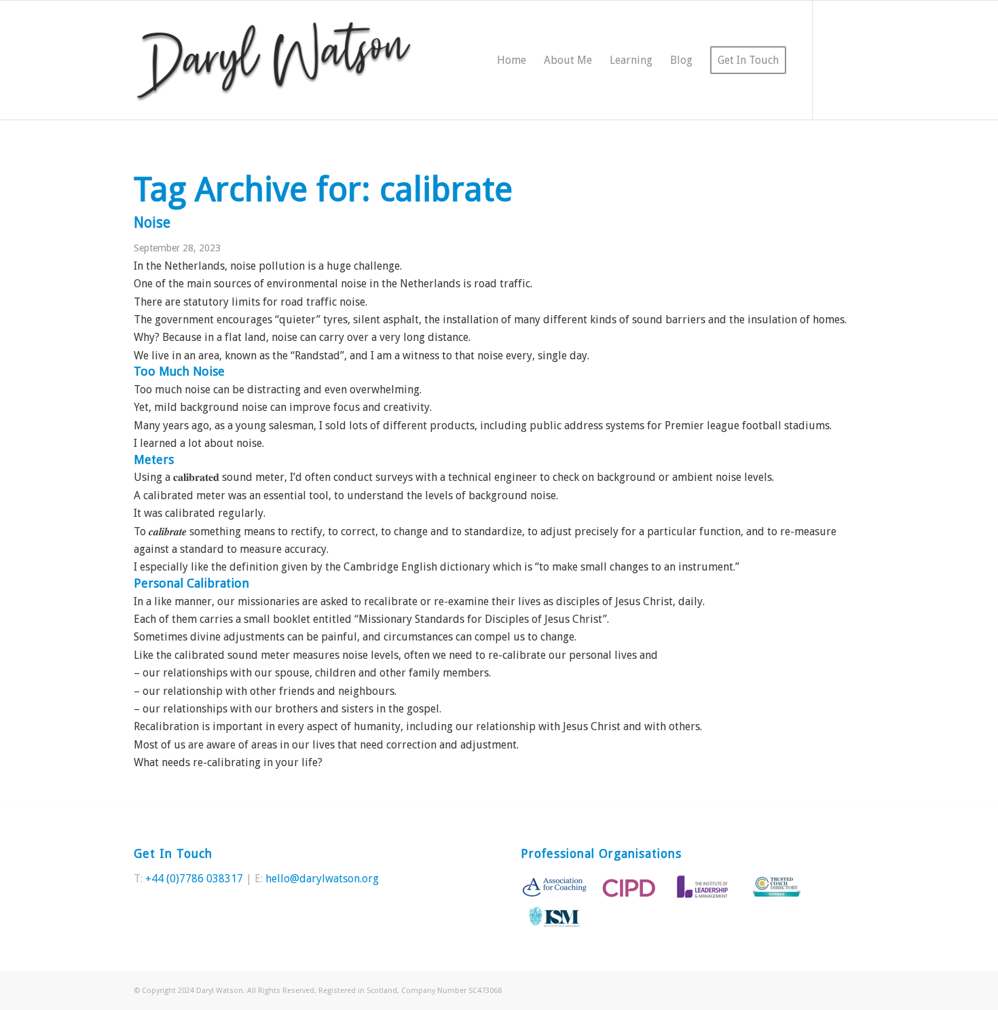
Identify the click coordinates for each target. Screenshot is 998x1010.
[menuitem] (511, 60)
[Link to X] (834, 60)
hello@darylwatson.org (322, 878)
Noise (152, 222)
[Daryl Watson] (274, 60)
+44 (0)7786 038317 (194, 878)
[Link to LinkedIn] (854, 60)
